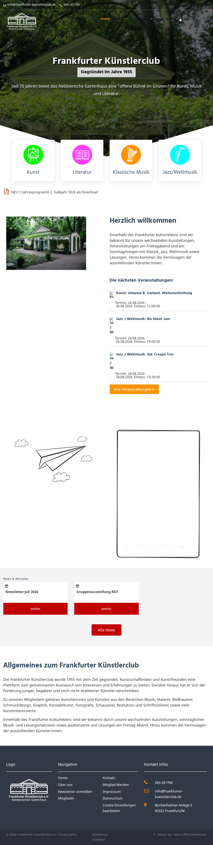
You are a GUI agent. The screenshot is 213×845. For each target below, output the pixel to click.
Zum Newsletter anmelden (156, 545)
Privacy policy (67, 834)
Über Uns (119, 19)
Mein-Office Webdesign (190, 834)
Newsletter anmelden (75, 791)
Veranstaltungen (141, 19)
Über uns (65, 784)
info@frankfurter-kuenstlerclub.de (169, 794)
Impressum (112, 791)
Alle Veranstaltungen (133, 389)
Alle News (106, 629)
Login (185, 19)
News (159, 19)
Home (105, 19)
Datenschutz (113, 798)
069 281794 (164, 782)
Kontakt (172, 19)
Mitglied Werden (116, 784)
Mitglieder (66, 798)
